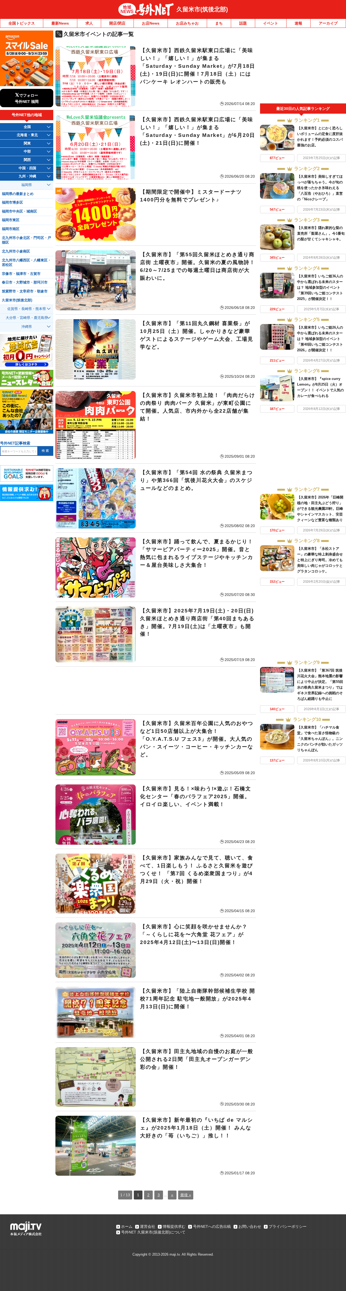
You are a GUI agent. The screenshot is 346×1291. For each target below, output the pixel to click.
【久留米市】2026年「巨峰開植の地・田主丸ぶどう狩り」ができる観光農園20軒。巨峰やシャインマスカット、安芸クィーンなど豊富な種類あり (320, 508)
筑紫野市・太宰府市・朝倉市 (25, 291)
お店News (150, 23)
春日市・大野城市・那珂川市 (25, 282)
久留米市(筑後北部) (202, 9)
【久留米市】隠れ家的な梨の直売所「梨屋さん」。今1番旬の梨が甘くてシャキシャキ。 (321, 233)
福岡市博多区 (12, 202)
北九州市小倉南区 (16, 251)
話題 (243, 23)
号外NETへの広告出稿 (212, 1226)
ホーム (126, 1226)
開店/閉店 (117, 23)
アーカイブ (328, 23)
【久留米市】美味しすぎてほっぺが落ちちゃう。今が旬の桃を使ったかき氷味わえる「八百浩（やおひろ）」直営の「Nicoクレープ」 (320, 187)
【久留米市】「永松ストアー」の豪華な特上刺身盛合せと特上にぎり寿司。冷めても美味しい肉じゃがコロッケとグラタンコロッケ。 (320, 560)
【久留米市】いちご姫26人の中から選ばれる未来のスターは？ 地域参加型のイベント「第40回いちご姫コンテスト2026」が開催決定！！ (320, 338)
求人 (89, 23)
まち (219, 23)
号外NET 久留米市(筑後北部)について (153, 1232)
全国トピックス (21, 23)
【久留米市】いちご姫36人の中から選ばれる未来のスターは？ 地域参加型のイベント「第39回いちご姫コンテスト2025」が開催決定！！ (320, 287)
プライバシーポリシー (288, 1226)
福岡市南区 (10, 229)
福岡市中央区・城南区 (19, 211)
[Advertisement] (155, 690)
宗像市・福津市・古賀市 (21, 274)
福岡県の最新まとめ (18, 194)
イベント (270, 23)
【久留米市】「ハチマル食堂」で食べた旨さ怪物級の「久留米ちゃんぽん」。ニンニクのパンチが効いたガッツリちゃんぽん (320, 738)
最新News (60, 23)
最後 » (185, 1195)
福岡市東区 (10, 220)
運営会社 (147, 1226)
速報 (298, 23)
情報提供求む (174, 1226)
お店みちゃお (187, 23)
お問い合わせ (249, 1226)
